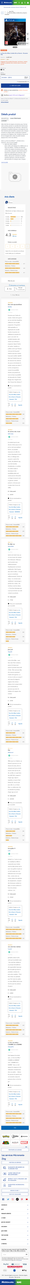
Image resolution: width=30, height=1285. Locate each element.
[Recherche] (25, 3)
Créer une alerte (15, 85)
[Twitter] (8, 1199)
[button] (15, 1205)
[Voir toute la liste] (19, 3)
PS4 (3, 69)
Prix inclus (23, 81)
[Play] (15, 176)
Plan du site (17, 1277)
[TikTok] (17, 1199)
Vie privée (11, 1277)
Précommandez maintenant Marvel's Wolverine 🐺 (15, 7)
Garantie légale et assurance (11, 1275)
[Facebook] (3, 1199)
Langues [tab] (4, 121)
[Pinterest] (22, 1199)
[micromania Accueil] (10, 2)
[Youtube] (26, 1199)
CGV (3, 1275)
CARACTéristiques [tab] (15, 118)
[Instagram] (12, 1199)
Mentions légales (23, 1275)
